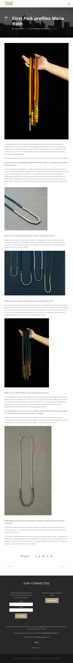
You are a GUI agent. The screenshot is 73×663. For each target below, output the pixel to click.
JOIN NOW (21, 616)
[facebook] (35, 642)
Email (21, 607)
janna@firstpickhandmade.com (50, 633)
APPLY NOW (52, 600)
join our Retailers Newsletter (43, 626)
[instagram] (37, 642)
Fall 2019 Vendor (34, 28)
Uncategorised (46, 28)
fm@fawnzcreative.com (42, 637)
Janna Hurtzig (20, 28)
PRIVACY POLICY (36, 648)
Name (21, 601)
